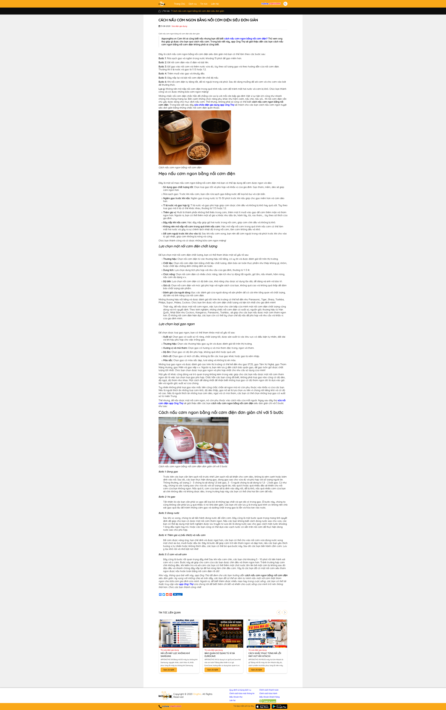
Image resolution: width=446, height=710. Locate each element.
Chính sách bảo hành (268, 693)
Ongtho (197, 694)
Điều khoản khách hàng (269, 697)
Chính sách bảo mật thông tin (241, 693)
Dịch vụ (193, 3)
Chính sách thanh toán (269, 690)
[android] (279, 706)
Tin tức (204, 3)
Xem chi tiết (168, 670)
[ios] (262, 706)
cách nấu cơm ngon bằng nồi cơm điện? (245, 38)
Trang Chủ (179, 3)
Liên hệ (215, 3)
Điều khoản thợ (235, 697)
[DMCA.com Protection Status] (267, 701)
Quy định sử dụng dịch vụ (240, 690)
